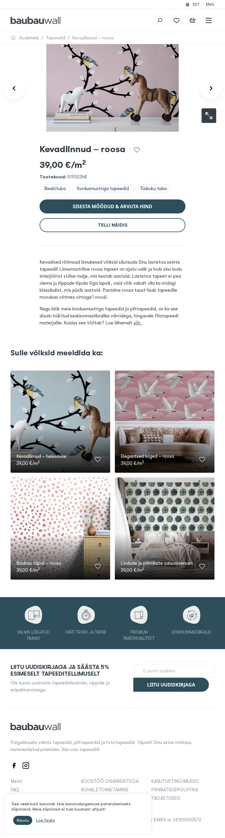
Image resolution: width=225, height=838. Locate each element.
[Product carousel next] (211, 88)
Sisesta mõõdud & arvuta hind (112, 206)
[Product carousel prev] (14, 88)
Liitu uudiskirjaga (171, 684)
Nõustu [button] (23, 820)
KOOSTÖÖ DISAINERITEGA (110, 781)
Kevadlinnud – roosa (92, 38)
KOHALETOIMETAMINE (105, 789)
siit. (138, 323)
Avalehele (28, 38)
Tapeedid (55, 38)
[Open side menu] (208, 20)
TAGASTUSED (165, 798)
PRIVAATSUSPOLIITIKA (174, 789)
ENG (210, 4)
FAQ (15, 789)
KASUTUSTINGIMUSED (175, 781)
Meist (16, 781)
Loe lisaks (45, 820)
